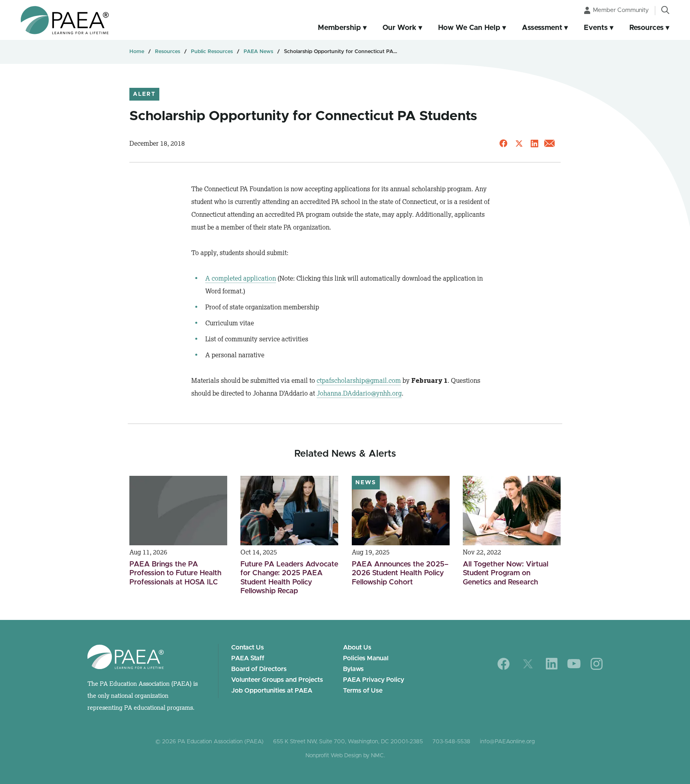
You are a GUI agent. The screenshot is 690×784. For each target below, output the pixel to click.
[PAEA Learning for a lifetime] (65, 20)
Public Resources (212, 51)
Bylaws (353, 669)
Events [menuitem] (596, 28)
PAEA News (258, 51)
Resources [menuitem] (646, 28)
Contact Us (247, 647)
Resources (167, 51)
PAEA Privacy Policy (373, 680)
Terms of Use (363, 690)
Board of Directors (259, 669)
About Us (357, 647)
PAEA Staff (247, 658)
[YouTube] (574, 663)
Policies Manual (366, 658)
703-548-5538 (451, 741)
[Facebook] (504, 664)
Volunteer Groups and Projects (277, 680)
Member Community (621, 10)
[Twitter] (528, 664)
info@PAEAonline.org (507, 741)
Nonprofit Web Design (333, 755)
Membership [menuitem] (339, 28)
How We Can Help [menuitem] (469, 28)
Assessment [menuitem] (542, 28)
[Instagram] (597, 664)
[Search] (665, 10)
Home (136, 51)
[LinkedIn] (551, 663)
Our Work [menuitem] (399, 28)
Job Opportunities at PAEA (271, 690)
